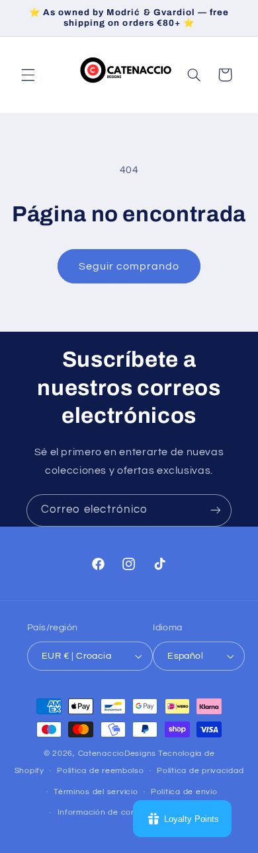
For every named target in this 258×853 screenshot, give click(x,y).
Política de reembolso (100, 770)
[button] (28, 74)
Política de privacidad (200, 770)
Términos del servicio (96, 792)
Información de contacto (108, 812)
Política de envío (184, 792)
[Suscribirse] (215, 510)
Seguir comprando (129, 266)
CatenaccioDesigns (117, 753)
